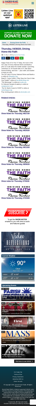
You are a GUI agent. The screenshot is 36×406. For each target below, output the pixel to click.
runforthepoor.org (6, 90)
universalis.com (25, 92)
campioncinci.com (7, 86)
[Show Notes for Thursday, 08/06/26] (18, 156)
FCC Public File (18, 372)
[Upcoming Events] (18, 323)
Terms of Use (18, 374)
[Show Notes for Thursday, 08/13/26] (18, 140)
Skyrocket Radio (22, 402)
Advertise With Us (18, 379)
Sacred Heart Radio (19, 55)
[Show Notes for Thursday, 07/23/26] (18, 190)
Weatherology (28, 403)
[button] (33, 3)
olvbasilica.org (13, 76)
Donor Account (18, 381)
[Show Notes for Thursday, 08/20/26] (18, 123)
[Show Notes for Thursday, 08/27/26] (18, 106)
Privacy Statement (18, 377)
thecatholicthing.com (22, 80)
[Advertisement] (18, 14)
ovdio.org (23, 82)
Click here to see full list (23, 361)
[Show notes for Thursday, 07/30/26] (18, 173)
